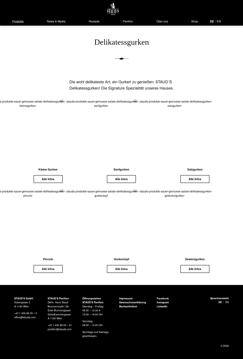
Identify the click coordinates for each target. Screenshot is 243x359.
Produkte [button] (18, 21)
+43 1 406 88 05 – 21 (60, 325)
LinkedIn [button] (162, 306)
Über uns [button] (162, 21)
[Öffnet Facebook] (226, 21)
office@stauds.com (25, 317)
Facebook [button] (163, 298)
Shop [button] (194, 21)
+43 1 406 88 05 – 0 (25, 313)
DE (212, 21)
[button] (113, 9)
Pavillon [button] (128, 21)
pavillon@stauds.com (60, 329)
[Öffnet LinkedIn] (237, 21)
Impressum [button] (126, 298)
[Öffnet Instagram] (231, 21)
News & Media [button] (56, 21)
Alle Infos (48, 179)
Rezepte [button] (94, 21)
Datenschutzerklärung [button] (132, 302)
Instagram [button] (163, 302)
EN (219, 21)
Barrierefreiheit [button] (128, 306)
